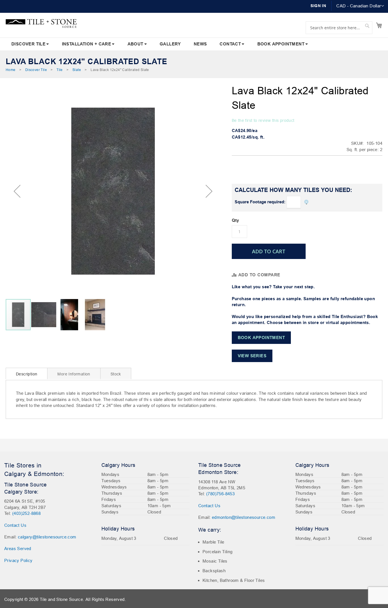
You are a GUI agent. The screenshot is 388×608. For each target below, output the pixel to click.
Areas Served (17, 548)
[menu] (194, 44)
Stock (115, 374)
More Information (73, 374)
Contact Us (15, 525)
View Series (252, 355)
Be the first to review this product (263, 120)
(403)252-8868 (26, 513)
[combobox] (339, 27)
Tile (60, 70)
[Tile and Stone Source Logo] (41, 23)
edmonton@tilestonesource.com (243, 517)
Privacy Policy (18, 560)
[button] (360, 6)
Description (26, 374)
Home (11, 70)
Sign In (318, 5)
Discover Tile (36, 70)
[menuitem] (30, 44)
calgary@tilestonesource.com (47, 536)
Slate (76, 70)
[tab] (26, 373)
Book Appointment (261, 337)
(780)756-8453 (220, 493)
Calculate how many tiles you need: (293, 190)
